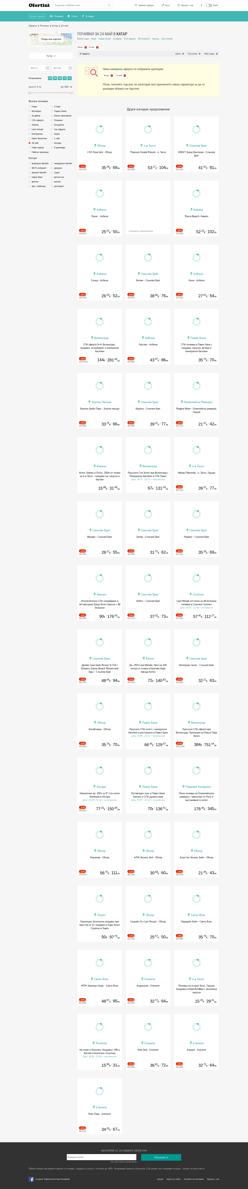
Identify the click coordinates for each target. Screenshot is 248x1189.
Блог (167, 5)
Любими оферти (146, 5)
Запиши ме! (149, 46)
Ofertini (39, 5)
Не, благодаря (153, 53)
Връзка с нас (187, 5)
